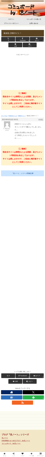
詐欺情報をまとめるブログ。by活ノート (16, 440)
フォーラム (4, 115)
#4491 (40, 119)
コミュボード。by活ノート (11, 443)
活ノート (5, 438)
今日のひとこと (12, 115)
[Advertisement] (22, 70)
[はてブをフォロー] (11, 397)
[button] (30, 45)
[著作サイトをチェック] (11, 392)
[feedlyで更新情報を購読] (38, 379)
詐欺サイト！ (22, 115)
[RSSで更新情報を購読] (22, 403)
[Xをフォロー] (33, 392)
